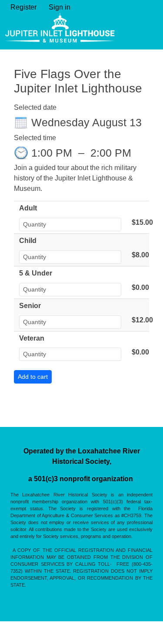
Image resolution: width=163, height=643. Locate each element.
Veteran (31, 338)
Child (28, 240)
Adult (28, 208)
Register (23, 7)
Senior (30, 305)
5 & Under (35, 273)
